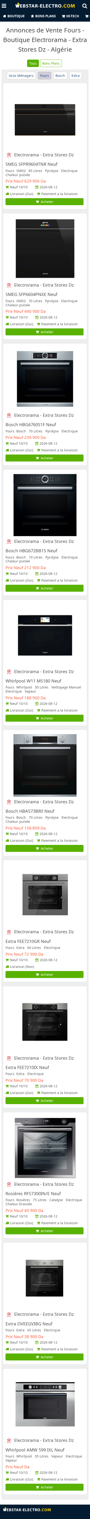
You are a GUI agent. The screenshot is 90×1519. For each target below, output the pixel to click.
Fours (44, 75)
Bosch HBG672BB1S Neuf (31, 550)
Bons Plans (45, 16)
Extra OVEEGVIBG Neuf (29, 1324)
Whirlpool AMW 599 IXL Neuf (35, 1450)
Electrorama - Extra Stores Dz (44, 155)
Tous (33, 63)
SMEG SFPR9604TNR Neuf (31, 164)
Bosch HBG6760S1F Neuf (31, 424)
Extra (76, 75)
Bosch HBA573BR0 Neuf (30, 811)
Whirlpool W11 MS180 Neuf (33, 681)
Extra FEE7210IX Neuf (27, 1067)
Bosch (60, 75)
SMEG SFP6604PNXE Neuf (31, 294)
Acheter (46, 201)
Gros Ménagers (21, 75)
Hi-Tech (72, 16)
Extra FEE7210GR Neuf (28, 941)
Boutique (16, 16)
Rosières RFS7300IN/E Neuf (33, 1193)
